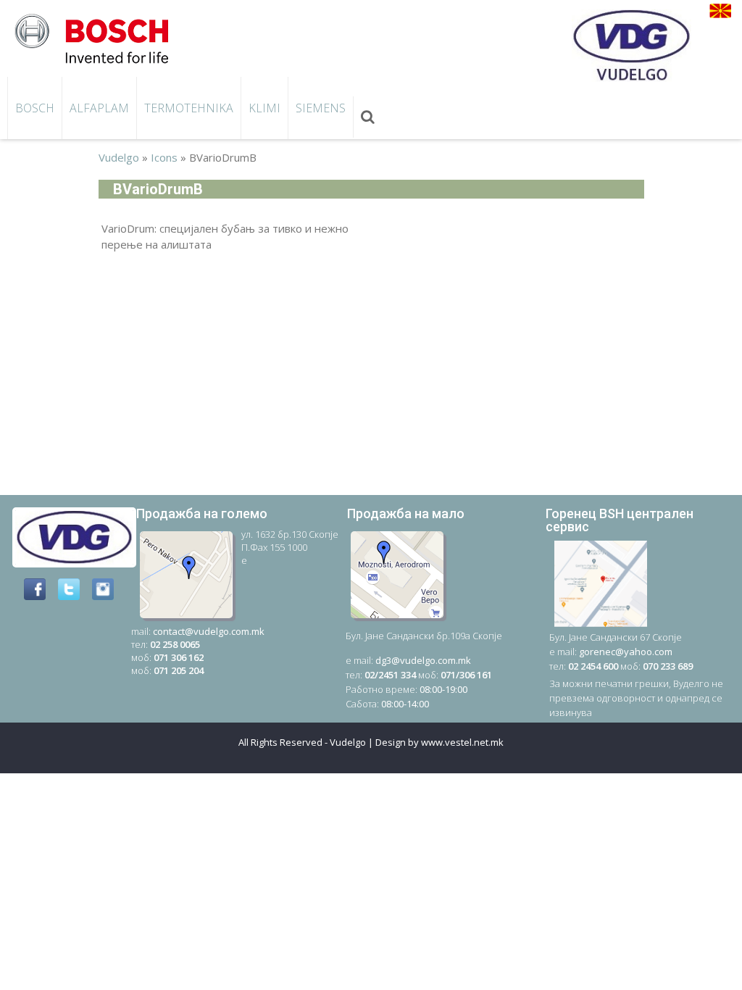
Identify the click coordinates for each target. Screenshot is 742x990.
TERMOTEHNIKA (188, 108)
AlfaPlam (99, 108)
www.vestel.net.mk (462, 742)
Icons (164, 157)
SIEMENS (321, 108)
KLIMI (264, 108)
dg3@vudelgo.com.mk (423, 660)
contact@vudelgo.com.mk (208, 631)
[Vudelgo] (96, 37)
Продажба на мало (405, 513)
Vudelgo (119, 157)
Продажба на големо (201, 513)
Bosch (34, 108)
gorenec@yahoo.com (625, 651)
